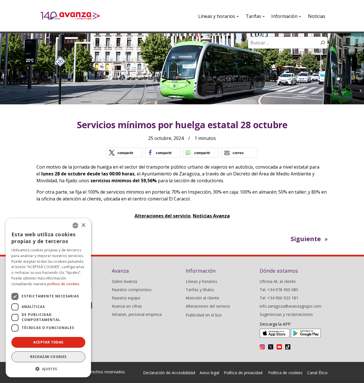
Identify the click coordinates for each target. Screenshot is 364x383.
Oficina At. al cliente (278, 281)
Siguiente (306, 238)
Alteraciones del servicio (163, 216)
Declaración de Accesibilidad (169, 372)
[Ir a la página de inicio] (70, 16)
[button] (124, 153)
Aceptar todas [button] (48, 342)
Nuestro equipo (126, 298)
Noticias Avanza (211, 216)
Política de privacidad (243, 372)
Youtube (279, 346)
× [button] (83, 225)
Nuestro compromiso (132, 289)
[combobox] (75, 225)
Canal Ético (317, 372)
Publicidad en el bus (204, 315)
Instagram (262, 346)
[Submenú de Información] (300, 16)
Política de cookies (285, 372)
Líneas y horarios (201, 281)
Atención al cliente (202, 298)
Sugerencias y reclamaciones (286, 314)
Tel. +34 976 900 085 (279, 289)
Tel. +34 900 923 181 (279, 298)
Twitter (270, 346)
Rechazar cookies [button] (48, 356)
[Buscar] (322, 42)
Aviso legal (209, 372)
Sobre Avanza (124, 281)
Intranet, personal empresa (137, 314)
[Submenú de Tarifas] (263, 16)
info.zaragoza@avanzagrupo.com (290, 306)
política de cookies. (63, 283)
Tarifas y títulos (200, 289)
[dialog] (48, 297)
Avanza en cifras (127, 306)
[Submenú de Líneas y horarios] (237, 16)
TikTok (287, 346)
